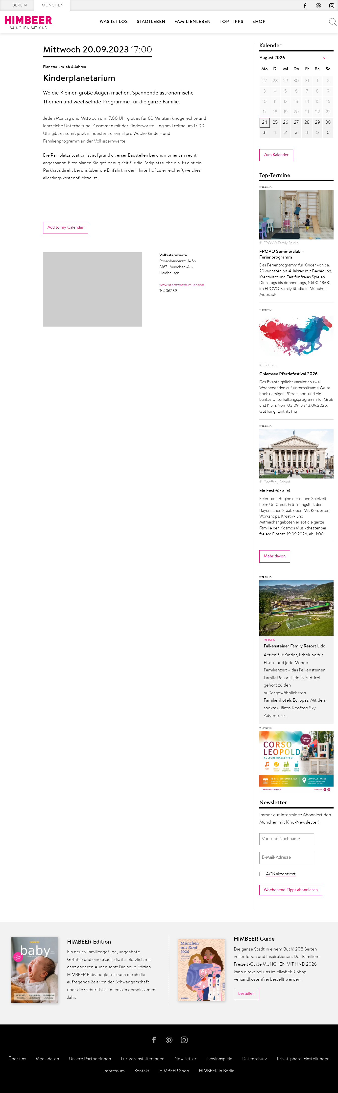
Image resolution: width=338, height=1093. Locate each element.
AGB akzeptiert (281, 874)
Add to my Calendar (66, 227)
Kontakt (142, 1071)
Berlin (19, 5)
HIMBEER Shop (174, 1071)
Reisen (270, 640)
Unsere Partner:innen (90, 1059)
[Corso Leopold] (296, 763)
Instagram (332, 5)
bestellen (246, 994)
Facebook (305, 5)
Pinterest (318, 5)
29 (317, 122)
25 (275, 122)
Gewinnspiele (219, 1059)
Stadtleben (151, 22)
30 (328, 122)
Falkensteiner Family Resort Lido (294, 646)
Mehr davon (275, 556)
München (53, 5)
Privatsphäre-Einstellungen (303, 1059)
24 (264, 122)
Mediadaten (47, 1059)
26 (285, 122)
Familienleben (192, 22)
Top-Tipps (231, 22)
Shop (259, 22)
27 (296, 122)
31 (264, 133)
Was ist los (114, 22)
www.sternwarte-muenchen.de (182, 285)
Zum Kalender (276, 155)
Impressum (114, 1071)
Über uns (17, 1059)
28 (307, 122)
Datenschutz (254, 1059)
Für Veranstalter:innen (143, 1059)
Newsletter (185, 1059)
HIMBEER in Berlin (217, 1071)
